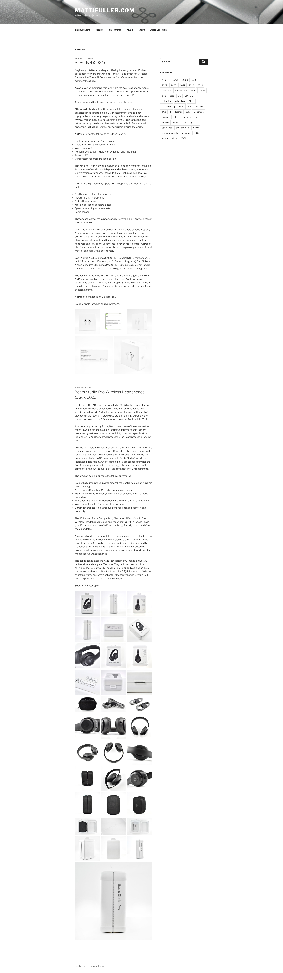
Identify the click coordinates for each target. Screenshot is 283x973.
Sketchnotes (115, 29)
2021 (182, 85)
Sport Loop (167, 127)
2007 (164, 85)
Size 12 (176, 122)
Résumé (99, 29)
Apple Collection (158, 29)
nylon (175, 117)
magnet (165, 117)
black (202, 90)
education (180, 101)
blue (164, 96)
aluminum (166, 90)
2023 (200, 85)
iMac (181, 106)
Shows (141, 29)
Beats (88, 585)
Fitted (191, 101)
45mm (175, 80)
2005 (194, 80)
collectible (166, 101)
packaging (187, 117)
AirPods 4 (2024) (90, 62)
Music (130, 29)
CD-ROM (189, 96)
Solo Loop (187, 122)
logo (188, 111)
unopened (186, 133)
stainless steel (182, 127)
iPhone (199, 106)
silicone (165, 122)
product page (98, 304)
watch (165, 138)
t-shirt (196, 127)
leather (178, 111)
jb (170, 111)
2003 (185, 80)
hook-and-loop (168, 106)
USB (197, 133)
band (193, 90)
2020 (173, 85)
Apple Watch (181, 90)
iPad (190, 106)
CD (179, 96)
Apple (95, 585)
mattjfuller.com (105, 10)
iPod (164, 111)
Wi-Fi (183, 138)
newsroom (113, 304)
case (172, 96)
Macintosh (199, 111)
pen (197, 117)
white (174, 138)
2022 (191, 85)
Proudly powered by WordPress (89, 966)
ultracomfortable (170, 133)
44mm (165, 80)
